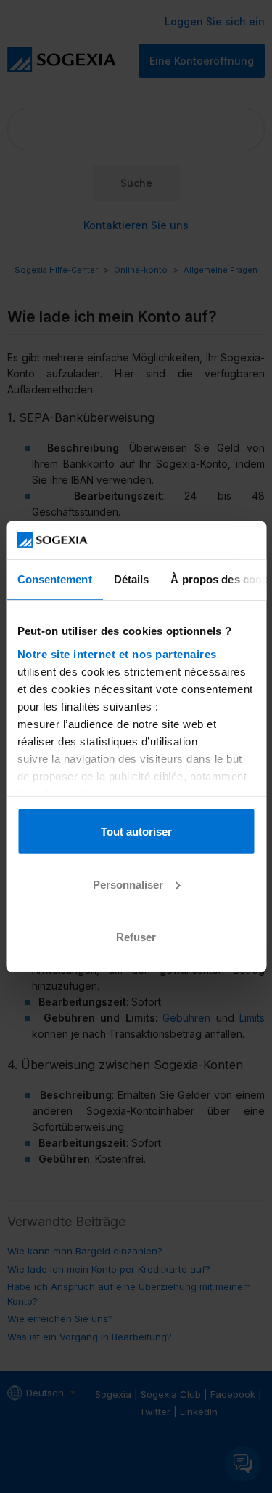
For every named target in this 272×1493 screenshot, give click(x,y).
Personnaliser (128, 884)
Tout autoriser (136, 831)
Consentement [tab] (54, 579)
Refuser (136, 937)
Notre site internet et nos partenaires (116, 653)
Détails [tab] (131, 579)
